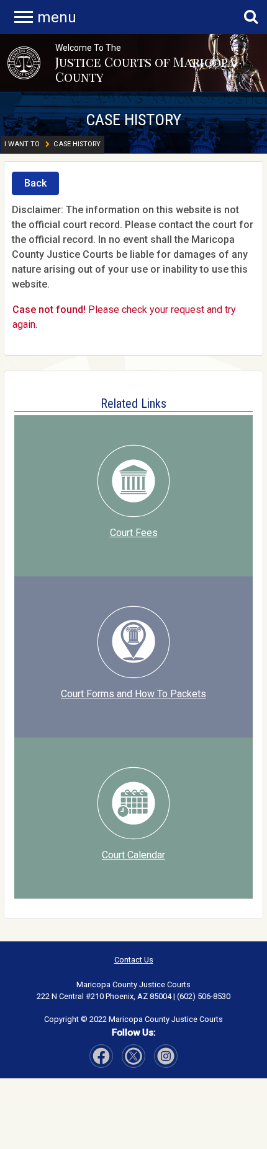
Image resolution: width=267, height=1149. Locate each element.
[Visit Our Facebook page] (101, 1056)
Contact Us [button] (133, 959)
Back (35, 183)
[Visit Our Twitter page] (166, 1056)
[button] (23, 62)
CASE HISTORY (133, 119)
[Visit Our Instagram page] (133, 1056)
